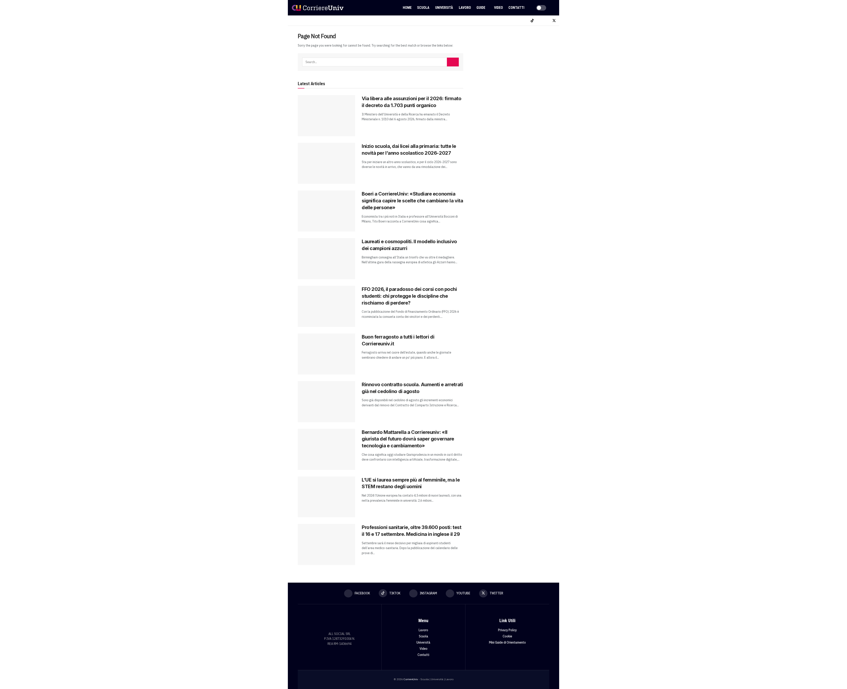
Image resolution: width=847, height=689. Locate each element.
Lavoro (465, 8)
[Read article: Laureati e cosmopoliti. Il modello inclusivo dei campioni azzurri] (326, 258)
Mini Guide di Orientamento (507, 642)
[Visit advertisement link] (511, 65)
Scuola (423, 8)
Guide (480, 8)
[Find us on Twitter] (554, 21)
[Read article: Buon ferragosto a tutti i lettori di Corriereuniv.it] (326, 354)
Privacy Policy (507, 630)
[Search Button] (554, 7)
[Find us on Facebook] (525, 21)
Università (444, 8)
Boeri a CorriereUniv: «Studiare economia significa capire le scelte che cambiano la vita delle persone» (412, 200)
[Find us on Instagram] (539, 21)
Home (407, 8)
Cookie (507, 636)
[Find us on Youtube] (546, 21)
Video (498, 8)
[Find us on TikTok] (532, 21)
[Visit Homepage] (317, 7)
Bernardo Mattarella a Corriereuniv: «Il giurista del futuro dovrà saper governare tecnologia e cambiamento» (408, 439)
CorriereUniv (410, 679)
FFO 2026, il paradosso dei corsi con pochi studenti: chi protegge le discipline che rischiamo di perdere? (409, 296)
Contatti (516, 8)
